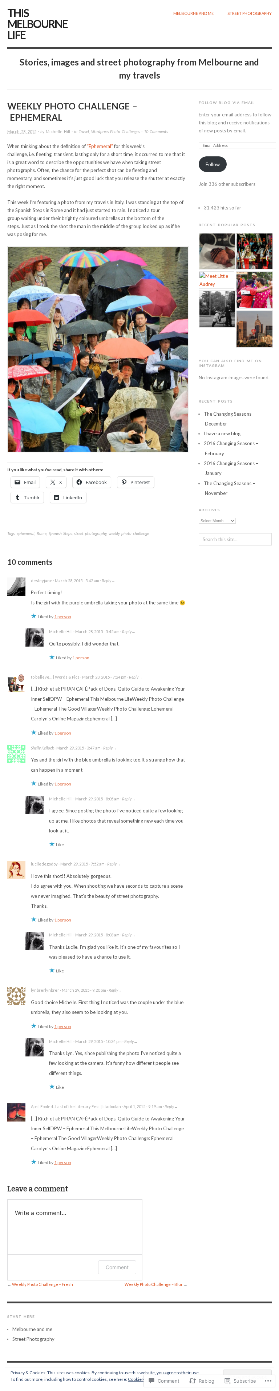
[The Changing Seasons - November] (254, 329)
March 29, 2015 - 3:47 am (78, 748)
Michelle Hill (58, 131)
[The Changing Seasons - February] (217, 309)
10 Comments (156, 131)
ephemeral (26, 533)
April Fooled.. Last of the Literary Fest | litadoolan (76, 1106)
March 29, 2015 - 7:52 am (82, 864)
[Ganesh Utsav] (254, 290)
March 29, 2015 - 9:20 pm (84, 990)
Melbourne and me (193, 13)
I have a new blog (222, 433)
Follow (213, 164)
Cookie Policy (141, 1379)
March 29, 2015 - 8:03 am (97, 934)
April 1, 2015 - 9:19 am (143, 1106)
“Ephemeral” (100, 146)
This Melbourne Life (37, 23)
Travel (84, 131)
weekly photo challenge (129, 533)
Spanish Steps (60, 533)
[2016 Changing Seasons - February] (217, 251)
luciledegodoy (44, 864)
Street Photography (249, 13)
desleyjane (41, 580)
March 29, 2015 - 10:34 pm (98, 1041)
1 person (62, 616)
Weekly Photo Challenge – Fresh (42, 1284)
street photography (90, 533)
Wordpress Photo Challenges (115, 131)
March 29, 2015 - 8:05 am (97, 798)
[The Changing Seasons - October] (254, 251)
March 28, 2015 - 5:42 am (77, 580)
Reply (106, 580)
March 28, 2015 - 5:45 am (97, 631)
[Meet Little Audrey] (217, 280)
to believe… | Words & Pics (55, 677)
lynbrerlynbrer (45, 990)
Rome (41, 533)
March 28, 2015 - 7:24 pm (104, 677)
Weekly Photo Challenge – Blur (154, 1284)
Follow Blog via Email (227, 102)
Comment (117, 1267)
